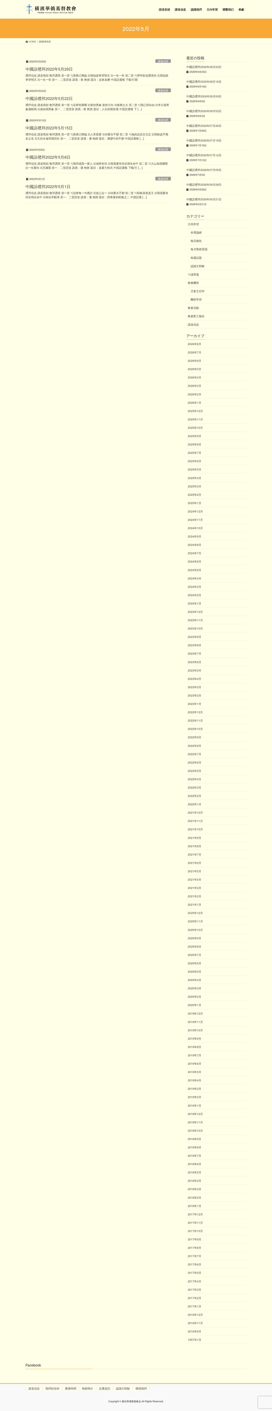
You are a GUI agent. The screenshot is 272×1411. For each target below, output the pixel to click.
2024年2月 (194, 595)
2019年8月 (194, 1047)
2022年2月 (194, 796)
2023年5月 (194, 670)
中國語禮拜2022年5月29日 (49, 69)
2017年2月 (194, 1298)
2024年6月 (194, 561)
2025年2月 (194, 495)
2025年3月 (194, 486)
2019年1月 (194, 1105)
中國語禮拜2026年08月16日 (203, 81)
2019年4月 (194, 1080)
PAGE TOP (262, 1365)
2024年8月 (194, 545)
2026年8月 (194, 344)
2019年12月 (195, 1013)
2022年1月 (194, 804)
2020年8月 (194, 946)
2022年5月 (194, 771)
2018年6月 (194, 1164)
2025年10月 (195, 428)
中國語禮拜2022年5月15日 (49, 128)
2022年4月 (194, 779)
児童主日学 (197, 291)
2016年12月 (195, 1315)
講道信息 (163, 61)
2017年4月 (194, 1281)
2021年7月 (194, 854)
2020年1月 (194, 1005)
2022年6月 (194, 762)
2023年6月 (194, 662)
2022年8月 (194, 746)
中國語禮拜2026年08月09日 (203, 96)
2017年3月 (194, 1290)
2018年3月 (194, 1189)
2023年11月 (195, 620)
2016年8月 (194, 1331)
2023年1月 (194, 704)
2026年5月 (194, 369)
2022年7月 (194, 754)
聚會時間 (70, 1388)
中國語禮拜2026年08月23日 (203, 67)
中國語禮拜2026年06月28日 (203, 184)
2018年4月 (194, 1181)
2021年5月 (194, 871)
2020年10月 (195, 930)
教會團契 (193, 283)
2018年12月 (195, 1114)
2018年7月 (194, 1156)
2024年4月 (194, 578)
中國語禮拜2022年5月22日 (49, 98)
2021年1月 (194, 904)
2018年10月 (195, 1130)
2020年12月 (195, 913)
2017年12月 (195, 1214)
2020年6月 (194, 963)
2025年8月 (194, 444)
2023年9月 (194, 637)
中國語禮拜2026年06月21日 (203, 199)
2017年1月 (194, 1306)
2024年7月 (194, 553)
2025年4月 (194, 478)
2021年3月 (194, 888)
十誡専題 (193, 274)
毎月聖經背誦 (199, 249)
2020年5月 (194, 971)
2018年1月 (194, 1206)
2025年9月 (194, 436)
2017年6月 (194, 1264)
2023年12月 (195, 612)
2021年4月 (194, 879)
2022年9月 (194, 737)
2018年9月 (194, 1139)
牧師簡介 (87, 1388)
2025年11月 (195, 419)
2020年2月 (194, 997)
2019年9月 (194, 1038)
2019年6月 (194, 1064)
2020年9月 (194, 938)
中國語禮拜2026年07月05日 (203, 170)
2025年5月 (194, 469)
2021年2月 (194, 896)
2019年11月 (195, 1022)
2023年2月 (194, 695)
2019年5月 (194, 1072)
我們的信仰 (52, 1388)
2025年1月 (194, 503)
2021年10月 (195, 829)
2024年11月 (195, 520)
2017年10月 (195, 1231)
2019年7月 (194, 1055)
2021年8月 (194, 846)
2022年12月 (195, 712)
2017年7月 (194, 1256)
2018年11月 (195, 1122)
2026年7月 (194, 352)
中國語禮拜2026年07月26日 (203, 126)
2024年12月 (195, 511)
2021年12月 (195, 812)
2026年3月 (194, 386)
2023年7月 (194, 653)
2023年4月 (194, 679)
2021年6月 (194, 863)
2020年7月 (194, 955)
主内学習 (193, 224)
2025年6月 (194, 461)
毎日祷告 (196, 241)
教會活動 (193, 308)
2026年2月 (194, 394)
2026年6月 (194, 361)
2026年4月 (194, 377)
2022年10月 (195, 729)
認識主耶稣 (197, 266)
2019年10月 (195, 1030)
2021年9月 (194, 838)
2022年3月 (194, 787)
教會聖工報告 (196, 316)
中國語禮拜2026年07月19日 (203, 140)
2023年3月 (194, 687)
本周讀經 (196, 232)
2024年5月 (194, 570)
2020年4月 (194, 980)
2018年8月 (194, 1147)
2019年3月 (194, 1089)
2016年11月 (195, 1323)
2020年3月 (194, 988)
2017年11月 (195, 1223)
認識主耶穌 (123, 1388)
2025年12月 (195, 411)
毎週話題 (196, 258)
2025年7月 (194, 453)
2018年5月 (194, 1172)
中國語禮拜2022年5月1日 (47, 186)
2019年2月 (194, 1097)
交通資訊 (104, 1388)
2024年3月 (194, 587)
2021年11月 (195, 821)
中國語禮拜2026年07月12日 (203, 155)
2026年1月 (194, 403)
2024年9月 (194, 536)
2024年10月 (195, 528)
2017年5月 (194, 1273)
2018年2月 (194, 1197)
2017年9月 (194, 1239)
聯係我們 (141, 1388)
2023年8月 (194, 645)
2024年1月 (194, 603)
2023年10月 (195, 628)
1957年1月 (194, 1340)
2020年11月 (195, 921)
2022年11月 (195, 720)
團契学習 (196, 299)
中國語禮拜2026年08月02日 (203, 111)
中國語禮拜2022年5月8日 (47, 157)
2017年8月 (194, 1248)
